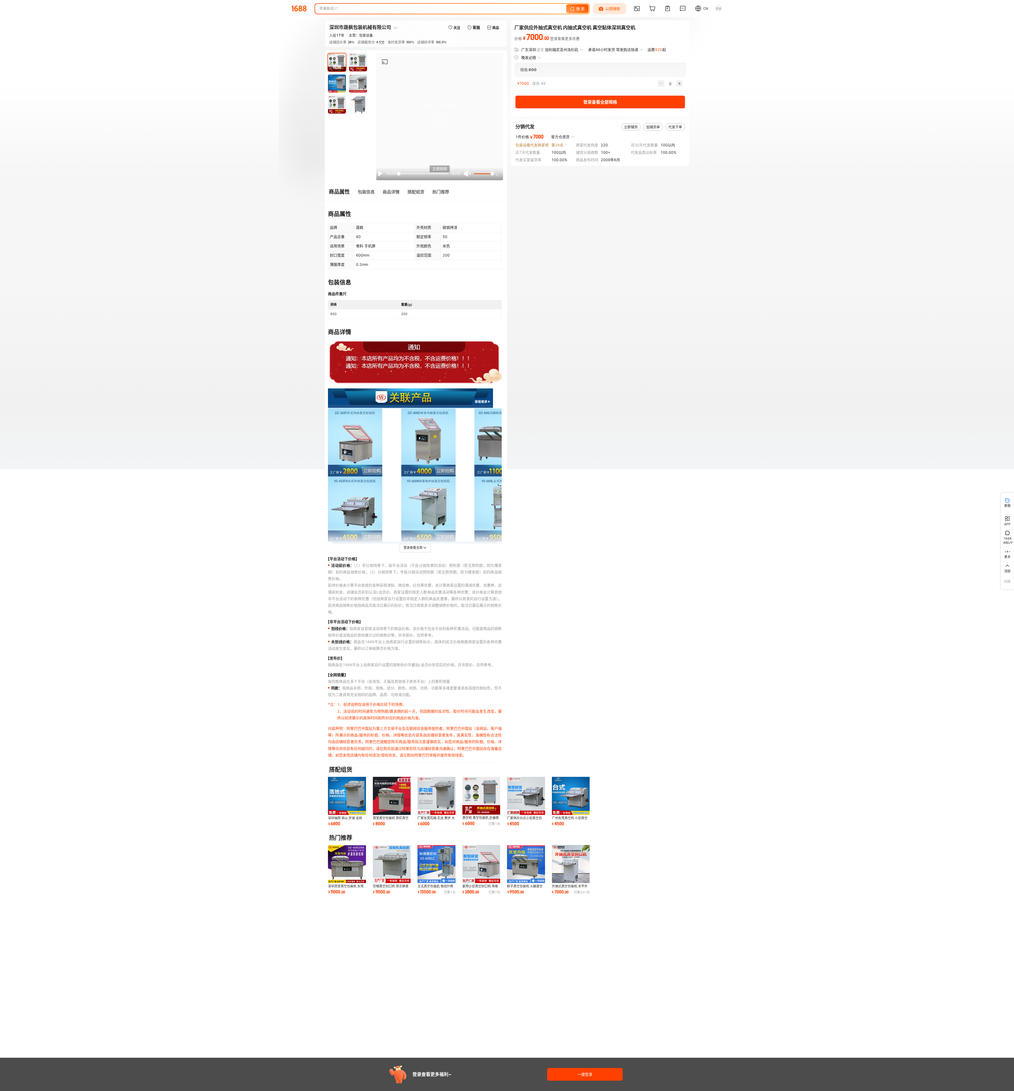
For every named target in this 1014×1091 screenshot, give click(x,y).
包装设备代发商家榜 (532, 145)
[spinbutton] (670, 83)
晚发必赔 (528, 57)
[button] (440, 121)
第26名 (557, 145)
